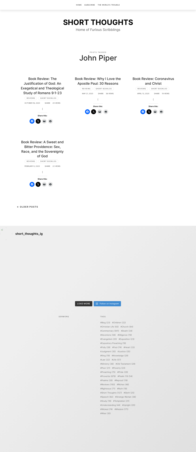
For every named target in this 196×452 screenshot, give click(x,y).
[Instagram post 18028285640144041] (24, 257)
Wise (106, 413)
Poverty (119, 368)
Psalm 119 (126, 376)
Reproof (122, 380)
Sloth (129, 393)
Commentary (110, 331)
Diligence (125, 335)
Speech (107, 397)
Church (127, 327)
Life (117, 360)
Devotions (109, 335)
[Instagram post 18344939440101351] (24, 285)
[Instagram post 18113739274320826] (123, 285)
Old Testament (126, 364)
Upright (129, 405)
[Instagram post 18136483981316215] (73, 285)
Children (119, 323)
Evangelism (109, 339)
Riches (123, 385)
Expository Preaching (114, 343)
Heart (130, 347)
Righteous (108, 389)
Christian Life (110, 327)
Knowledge (120, 356)
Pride (123, 372)
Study (106, 401)
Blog (106, 323)
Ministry (108, 364)
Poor (106, 368)
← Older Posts (27, 206)
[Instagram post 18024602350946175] (123, 257)
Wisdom (122, 409)
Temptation (121, 401)
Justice (124, 351)
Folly (106, 347)
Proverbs (109, 376)
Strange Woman (126, 397)
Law (106, 360)
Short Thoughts (112, 393)
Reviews (31, 98)
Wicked (107, 409)
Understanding (111, 405)
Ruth (122, 389)
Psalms (107, 380)
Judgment (109, 351)
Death (127, 331)
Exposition (127, 339)
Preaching (108, 372)
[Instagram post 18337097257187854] (73, 257)
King (106, 356)
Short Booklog (48, 98)
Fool (117, 347)
